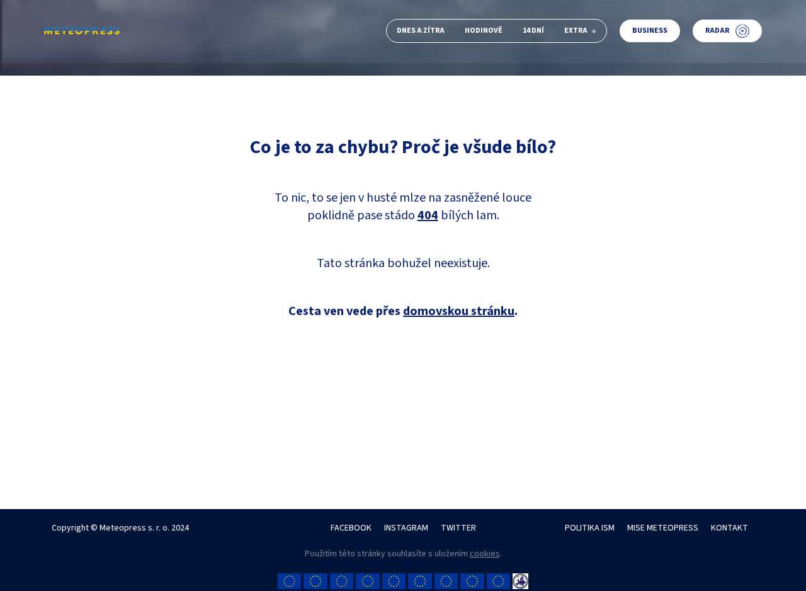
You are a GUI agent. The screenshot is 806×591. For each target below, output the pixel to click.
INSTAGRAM (406, 528)
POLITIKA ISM (590, 528)
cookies (485, 554)
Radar (717, 30)
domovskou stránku (458, 311)
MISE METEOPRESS (662, 528)
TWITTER (458, 528)
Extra (575, 30)
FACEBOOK (351, 528)
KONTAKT (729, 528)
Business (649, 30)
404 (427, 215)
